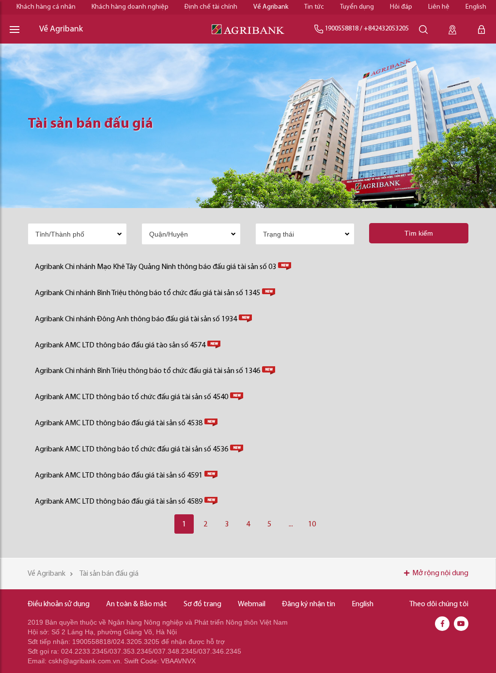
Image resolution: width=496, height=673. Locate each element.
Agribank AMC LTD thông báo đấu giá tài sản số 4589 (118, 502)
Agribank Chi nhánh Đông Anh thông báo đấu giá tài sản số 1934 (136, 319)
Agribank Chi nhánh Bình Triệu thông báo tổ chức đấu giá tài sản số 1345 (147, 293)
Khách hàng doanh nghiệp (130, 7)
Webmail (251, 604)
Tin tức (314, 7)
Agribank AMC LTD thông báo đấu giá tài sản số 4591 (118, 475)
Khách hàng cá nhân (46, 7)
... (291, 524)
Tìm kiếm (418, 233)
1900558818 (341, 28)
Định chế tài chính (211, 7)
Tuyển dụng (357, 7)
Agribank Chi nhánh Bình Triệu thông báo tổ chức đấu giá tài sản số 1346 (147, 371)
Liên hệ (439, 7)
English (475, 7)
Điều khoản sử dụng (59, 604)
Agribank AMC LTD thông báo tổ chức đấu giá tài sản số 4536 (131, 449)
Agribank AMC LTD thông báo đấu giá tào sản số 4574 (120, 345)
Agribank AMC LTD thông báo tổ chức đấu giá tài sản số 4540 (131, 397)
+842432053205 (386, 28)
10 (312, 524)
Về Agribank (270, 7)
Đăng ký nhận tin (308, 604)
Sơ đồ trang (202, 604)
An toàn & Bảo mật (136, 604)
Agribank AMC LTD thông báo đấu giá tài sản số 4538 (118, 423)
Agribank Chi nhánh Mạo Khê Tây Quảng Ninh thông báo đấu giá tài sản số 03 (155, 267)
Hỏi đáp (401, 7)
